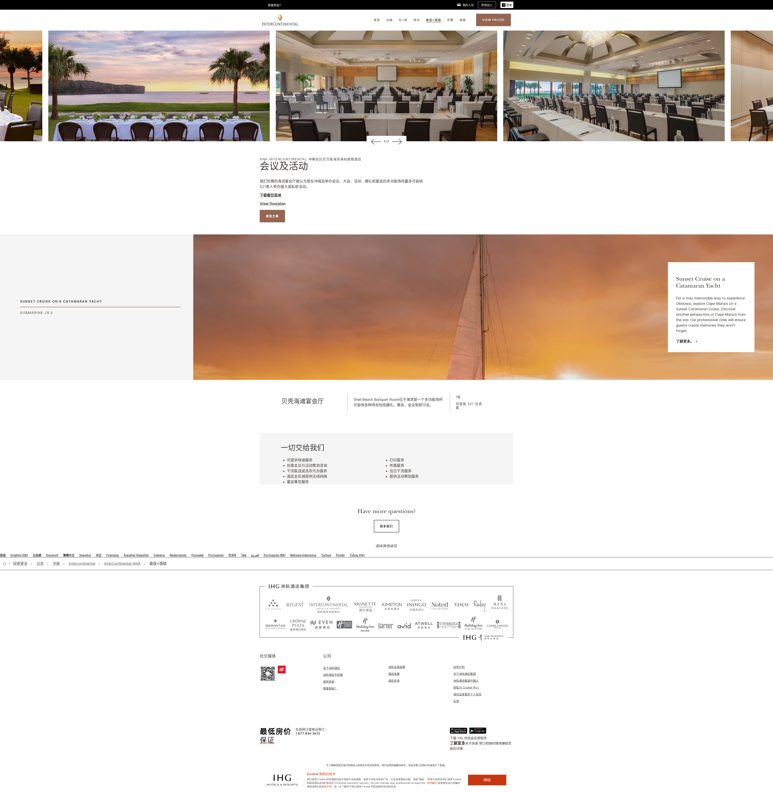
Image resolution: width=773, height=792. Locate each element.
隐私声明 (327, 786)
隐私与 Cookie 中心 (465, 687)
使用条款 (328, 681)
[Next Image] (397, 141)
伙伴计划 (459, 667)
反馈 (456, 701)
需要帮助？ (330, 688)
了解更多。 (685, 341)
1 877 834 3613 (308, 733)
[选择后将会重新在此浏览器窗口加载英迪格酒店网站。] (416, 604)
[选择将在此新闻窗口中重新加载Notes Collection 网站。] (439, 604)
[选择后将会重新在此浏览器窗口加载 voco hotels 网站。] (461, 604)
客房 (377, 20)
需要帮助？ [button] (275, 5)
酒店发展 (394, 673)
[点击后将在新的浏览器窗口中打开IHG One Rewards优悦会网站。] (483, 637)
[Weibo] (282, 669)
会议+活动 (433, 20)
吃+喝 (403, 20)
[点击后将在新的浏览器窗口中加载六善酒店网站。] (273, 604)
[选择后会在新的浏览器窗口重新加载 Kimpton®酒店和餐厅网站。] (392, 604)
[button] (506, 5)
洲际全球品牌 (396, 667)
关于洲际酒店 (331, 668)
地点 (416, 20)
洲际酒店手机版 (333, 674)
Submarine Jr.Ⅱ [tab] (36, 313)
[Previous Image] (375, 141)
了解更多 (457, 743)
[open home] (6, 563)
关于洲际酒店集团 (464, 673)
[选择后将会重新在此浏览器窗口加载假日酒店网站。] (365, 625)
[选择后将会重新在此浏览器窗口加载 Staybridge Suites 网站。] (448, 625)
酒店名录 (394, 680)
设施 (389, 20)
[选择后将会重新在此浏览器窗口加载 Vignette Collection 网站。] (364, 603)
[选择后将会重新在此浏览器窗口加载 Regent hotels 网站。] (295, 604)
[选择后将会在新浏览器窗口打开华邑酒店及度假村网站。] (499, 604)
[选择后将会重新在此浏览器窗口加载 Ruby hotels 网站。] (480, 604)
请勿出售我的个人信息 (467, 694)
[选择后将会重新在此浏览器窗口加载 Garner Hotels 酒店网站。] (385, 625)
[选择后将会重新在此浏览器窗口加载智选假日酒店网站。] (344, 625)
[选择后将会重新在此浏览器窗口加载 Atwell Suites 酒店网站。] (424, 625)
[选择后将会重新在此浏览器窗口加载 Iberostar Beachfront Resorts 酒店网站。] (275, 625)
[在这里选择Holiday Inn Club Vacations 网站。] (474, 625)
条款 (331, 782)
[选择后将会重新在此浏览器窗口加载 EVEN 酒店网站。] (321, 625)
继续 (487, 780)
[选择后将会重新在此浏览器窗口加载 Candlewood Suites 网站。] (497, 625)
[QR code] (268, 673)
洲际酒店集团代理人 (466, 680)
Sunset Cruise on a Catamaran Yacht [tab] (61, 301)
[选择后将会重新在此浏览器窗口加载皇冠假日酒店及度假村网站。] (297, 625)
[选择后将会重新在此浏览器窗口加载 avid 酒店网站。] (404, 625)
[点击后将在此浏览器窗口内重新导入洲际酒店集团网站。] (289, 586)
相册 (463, 20)
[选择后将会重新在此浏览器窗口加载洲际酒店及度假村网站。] (328, 604)
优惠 (450, 20)
